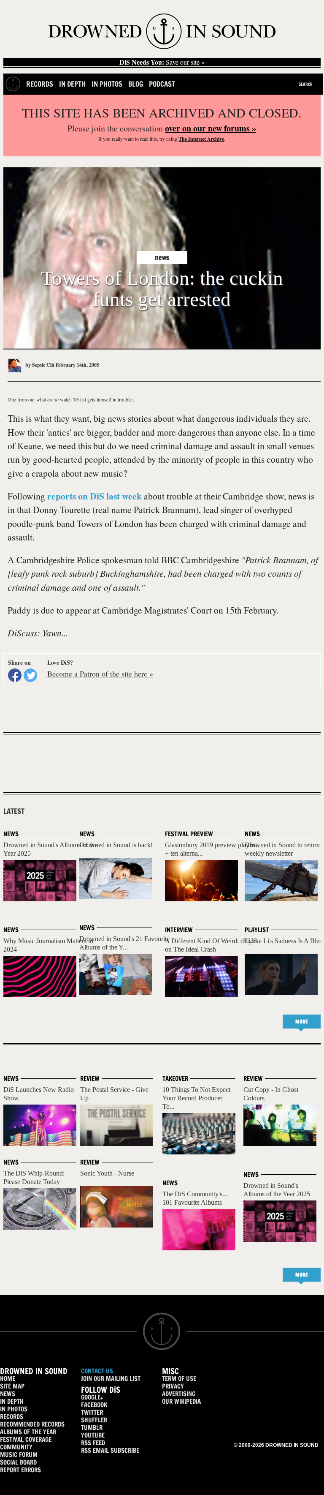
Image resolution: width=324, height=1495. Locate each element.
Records (39, 84)
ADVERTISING (178, 1393)
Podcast (162, 84)
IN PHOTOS (13, 1409)
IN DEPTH (12, 1401)
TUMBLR (92, 1427)
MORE (301, 1021)
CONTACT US (97, 1371)
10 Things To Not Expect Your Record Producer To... (196, 1098)
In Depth (72, 84)
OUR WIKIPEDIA (181, 1401)
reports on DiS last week (94, 495)
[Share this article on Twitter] (30, 675)
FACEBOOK (94, 1404)
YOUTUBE (93, 1435)
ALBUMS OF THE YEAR (28, 1431)
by (39, 364)
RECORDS (11, 1416)
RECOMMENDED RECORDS (32, 1424)
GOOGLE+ (92, 1397)
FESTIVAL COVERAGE (25, 1439)
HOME (7, 1378)
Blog (135, 84)
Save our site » (162, 62)
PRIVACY (173, 1386)
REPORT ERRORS (20, 1469)
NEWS (7, 1393)
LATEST (13, 811)
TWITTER (92, 1412)
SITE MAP (12, 1386)
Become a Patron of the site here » (100, 673)
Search (306, 84)
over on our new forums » (210, 128)
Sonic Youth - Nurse (107, 1173)
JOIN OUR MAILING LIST (110, 1378)
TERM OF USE (179, 1378)
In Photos (107, 84)
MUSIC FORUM (19, 1454)
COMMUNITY (16, 1447)
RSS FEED (93, 1442)
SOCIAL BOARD (18, 1462)
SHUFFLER (94, 1420)
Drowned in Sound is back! (116, 844)
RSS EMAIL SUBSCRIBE (110, 1450)
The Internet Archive (201, 138)
